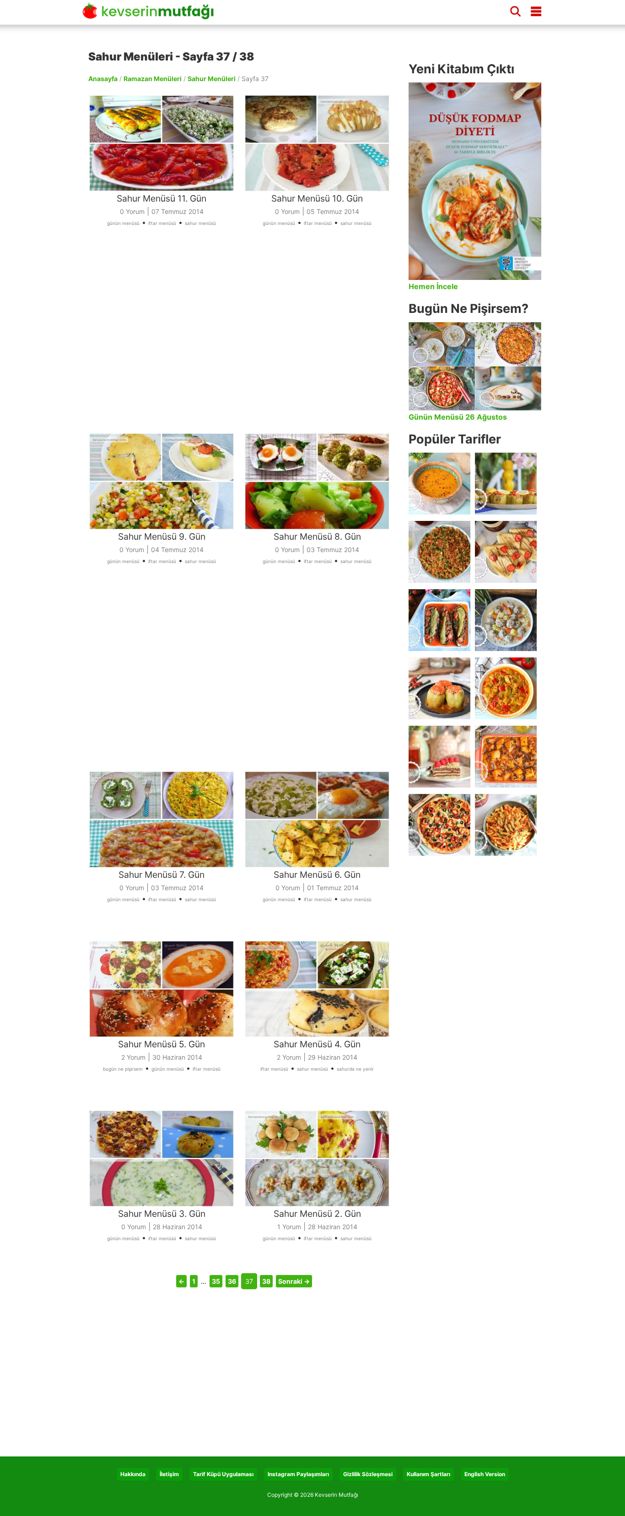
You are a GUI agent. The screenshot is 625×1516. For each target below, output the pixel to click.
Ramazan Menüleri (153, 78)
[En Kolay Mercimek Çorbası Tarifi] (439, 483)
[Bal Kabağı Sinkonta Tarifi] (506, 757)
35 (216, 1281)
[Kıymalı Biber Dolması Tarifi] (439, 688)
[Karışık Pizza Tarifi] (439, 825)
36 (232, 1281)
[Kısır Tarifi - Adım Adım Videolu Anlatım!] (439, 552)
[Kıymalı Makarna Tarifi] (506, 825)
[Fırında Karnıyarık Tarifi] (439, 620)
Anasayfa (103, 78)
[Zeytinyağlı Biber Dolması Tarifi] (506, 483)
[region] (244, 341)
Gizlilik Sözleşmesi (368, 1474)
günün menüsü (123, 223)
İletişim (169, 1474)
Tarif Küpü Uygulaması (223, 1474)
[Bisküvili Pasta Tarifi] (439, 757)
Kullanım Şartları (428, 1474)
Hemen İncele (433, 286)
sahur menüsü (200, 223)
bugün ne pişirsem (123, 1069)
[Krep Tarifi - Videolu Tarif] (506, 552)
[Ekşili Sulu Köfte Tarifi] (506, 620)
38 (266, 1281)
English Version (484, 1474)
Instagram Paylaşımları (298, 1474)
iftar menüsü (162, 223)
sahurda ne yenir (355, 1069)
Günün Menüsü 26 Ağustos (458, 416)
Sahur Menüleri (212, 78)
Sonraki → (294, 1281)
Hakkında (132, 1474)
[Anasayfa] (151, 15)
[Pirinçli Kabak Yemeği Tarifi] (506, 688)
